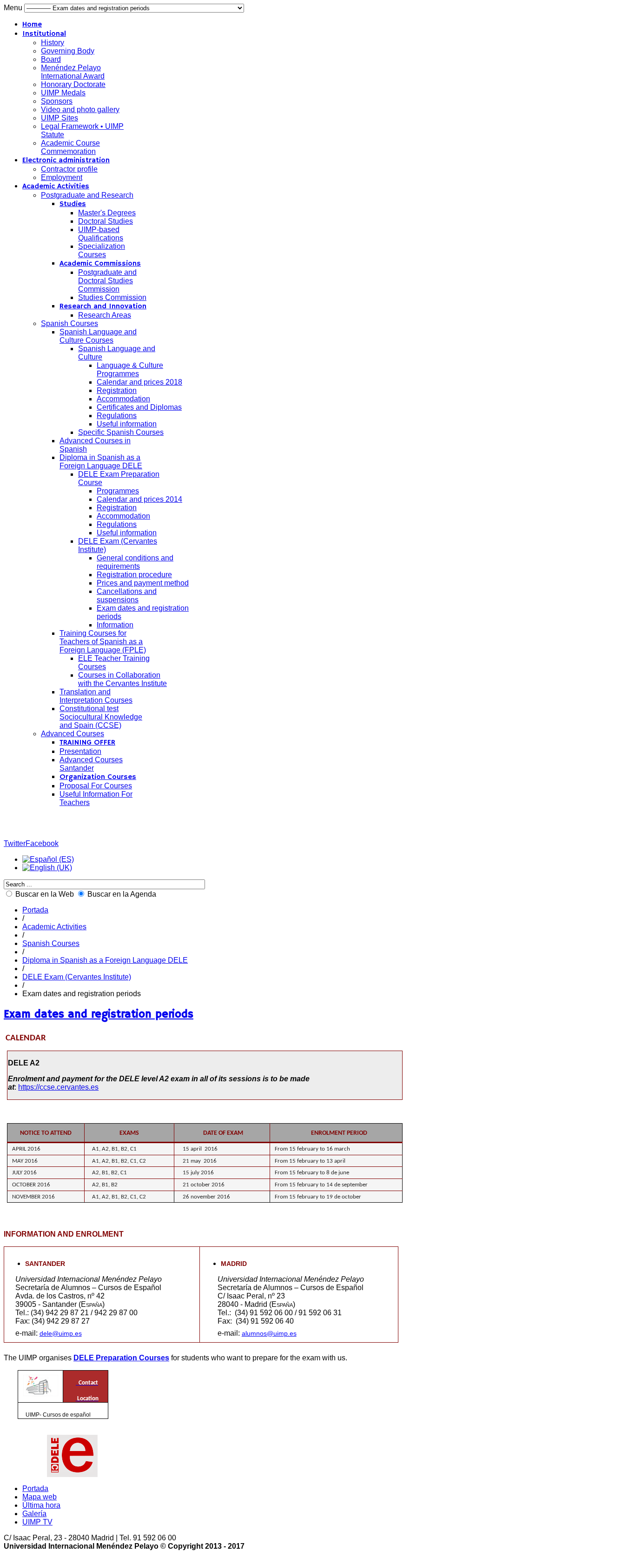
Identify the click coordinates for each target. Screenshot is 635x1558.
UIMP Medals (63, 93)
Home (32, 24)
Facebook (42, 843)
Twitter (15, 843)
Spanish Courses (69, 323)
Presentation (80, 751)
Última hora (41, 1505)
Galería (34, 1514)
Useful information (127, 424)
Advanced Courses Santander (91, 764)
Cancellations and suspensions (127, 595)
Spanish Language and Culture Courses (98, 336)
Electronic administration (66, 160)
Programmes (118, 491)
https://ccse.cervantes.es (58, 1087)
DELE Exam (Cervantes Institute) (76, 977)
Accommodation (123, 399)
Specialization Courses (101, 250)
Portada (35, 910)
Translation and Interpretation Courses (96, 696)
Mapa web (39, 1497)
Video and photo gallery (80, 109)
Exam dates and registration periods (98, 1014)
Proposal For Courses (96, 786)
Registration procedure (134, 575)
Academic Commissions (100, 263)
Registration (117, 390)
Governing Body (67, 51)
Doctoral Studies (105, 221)
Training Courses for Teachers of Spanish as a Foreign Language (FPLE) (103, 641)
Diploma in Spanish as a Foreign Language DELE (101, 461)
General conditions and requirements (135, 562)
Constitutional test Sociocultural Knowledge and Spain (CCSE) (101, 717)
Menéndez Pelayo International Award (73, 72)
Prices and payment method (143, 583)
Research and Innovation (103, 306)
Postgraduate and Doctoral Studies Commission (107, 280)
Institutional (44, 34)
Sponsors (57, 101)
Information (115, 625)
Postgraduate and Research (87, 195)
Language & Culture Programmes (130, 369)
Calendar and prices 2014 (139, 499)
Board (51, 59)
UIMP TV (37, 1522)
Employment (61, 177)
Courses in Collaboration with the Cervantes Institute (122, 679)
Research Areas (104, 315)
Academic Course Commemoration (70, 147)
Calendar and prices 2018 (139, 382)
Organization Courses (98, 777)
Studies (73, 204)
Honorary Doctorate (73, 84)
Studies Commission (112, 297)
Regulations (117, 415)
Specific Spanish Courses (121, 432)
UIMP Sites (59, 118)
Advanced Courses (72, 734)
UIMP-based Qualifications (100, 234)
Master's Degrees (107, 213)
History (52, 43)
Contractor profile (69, 169)
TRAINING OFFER (87, 742)
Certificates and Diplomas (139, 407)
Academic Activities (55, 186)
